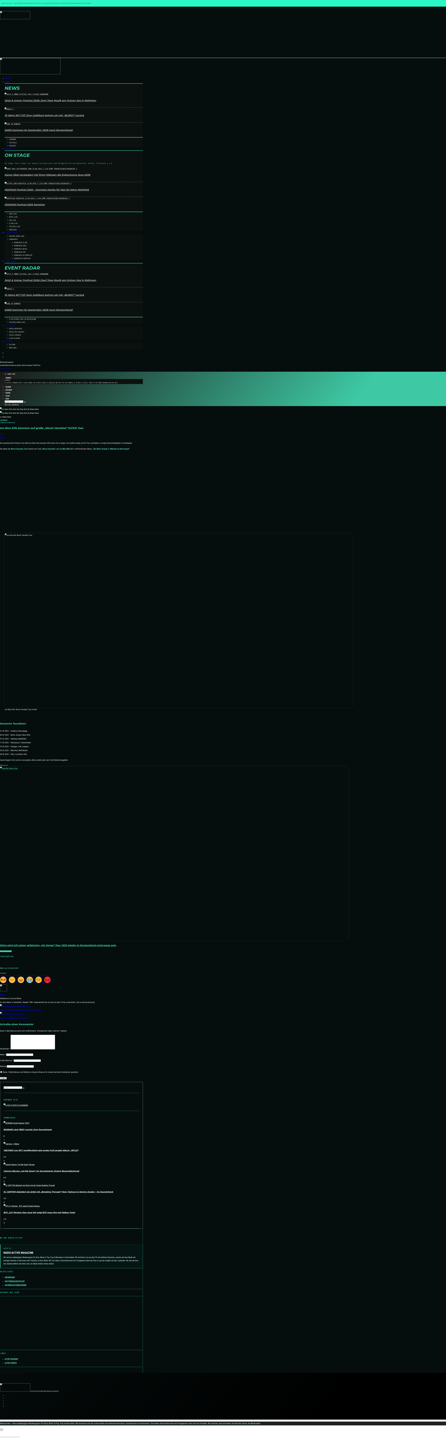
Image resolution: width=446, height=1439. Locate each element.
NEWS (7, 82)
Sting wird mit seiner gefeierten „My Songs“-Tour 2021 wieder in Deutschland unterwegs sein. (58, 945)
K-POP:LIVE (13, 223)
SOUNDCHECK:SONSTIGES (22, 258)
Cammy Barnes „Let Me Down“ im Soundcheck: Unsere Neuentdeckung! (41, 1171)
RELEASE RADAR (12, 233)
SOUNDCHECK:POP (20, 252)
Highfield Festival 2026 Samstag (25, 204)
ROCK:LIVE (13, 213)
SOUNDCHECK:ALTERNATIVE (23, 255)
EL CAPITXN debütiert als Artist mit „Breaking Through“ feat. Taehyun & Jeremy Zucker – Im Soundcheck (58, 1192)
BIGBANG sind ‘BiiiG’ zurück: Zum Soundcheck (28, 1129)
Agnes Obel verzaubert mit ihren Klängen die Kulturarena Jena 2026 (47, 174)
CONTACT (9, 341)
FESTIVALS (13, 142)
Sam (2, 994)
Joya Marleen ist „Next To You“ (14, 1018)
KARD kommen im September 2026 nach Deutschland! (39, 130)
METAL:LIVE (13, 217)
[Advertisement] (223, 40)
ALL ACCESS (10, 325)
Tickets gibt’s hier (7, 956)
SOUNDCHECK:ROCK (20, 245)
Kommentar (5, 1049)
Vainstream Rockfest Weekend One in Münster (20, 1010)
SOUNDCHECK (13, 239)
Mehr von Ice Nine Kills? (9, 968)
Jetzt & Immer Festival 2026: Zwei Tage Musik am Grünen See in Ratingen (50, 100)
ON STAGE (9, 149)
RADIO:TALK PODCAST (16, 332)
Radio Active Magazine (39, 975)
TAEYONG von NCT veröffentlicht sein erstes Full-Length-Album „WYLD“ (41, 1150)
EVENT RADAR (11, 261)
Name (3, 1054)
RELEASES (12, 145)
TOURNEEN (12, 139)
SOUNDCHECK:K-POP (20, 242)
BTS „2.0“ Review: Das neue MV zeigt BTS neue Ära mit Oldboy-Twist (39, 1212)
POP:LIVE (12, 220)
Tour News (47, 975)
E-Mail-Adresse (6, 1060)
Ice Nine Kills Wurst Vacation (24, 975)
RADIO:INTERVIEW (15, 328)
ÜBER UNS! (13, 347)
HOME (7, 78)
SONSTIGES (13, 229)
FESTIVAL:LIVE (14, 226)
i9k (1, 975)
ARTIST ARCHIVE (15, 335)
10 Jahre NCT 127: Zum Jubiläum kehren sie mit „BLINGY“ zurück (44, 115)
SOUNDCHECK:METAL (20, 249)
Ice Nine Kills (5, 975)
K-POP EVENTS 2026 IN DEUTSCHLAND (22, 319)
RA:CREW (12, 344)
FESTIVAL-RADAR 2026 (17, 322)
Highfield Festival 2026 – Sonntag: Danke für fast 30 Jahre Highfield (47, 189)
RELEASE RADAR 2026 (16, 236)
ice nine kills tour (12, 975)
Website (3, 1066)
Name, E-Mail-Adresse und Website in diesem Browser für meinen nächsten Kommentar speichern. (41, 1072)
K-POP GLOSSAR (14, 338)
